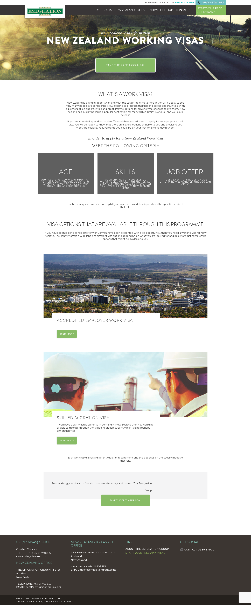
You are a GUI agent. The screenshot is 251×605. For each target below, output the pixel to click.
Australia (104, 10)
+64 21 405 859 (42, 583)
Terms (67, 601)
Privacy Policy (53, 601)
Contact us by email (199, 549)
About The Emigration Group (147, 548)
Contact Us (184, 10)
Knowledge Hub (160, 10)
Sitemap (20, 601)
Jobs (141, 10)
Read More (66, 334)
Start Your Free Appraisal (145, 552)
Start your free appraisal (210, 10)
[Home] (45, 15)
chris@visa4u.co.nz (34, 556)
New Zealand (124, 10)
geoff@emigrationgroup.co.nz (43, 587)
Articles (32, 601)
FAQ (41, 601)
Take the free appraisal (125, 65)
